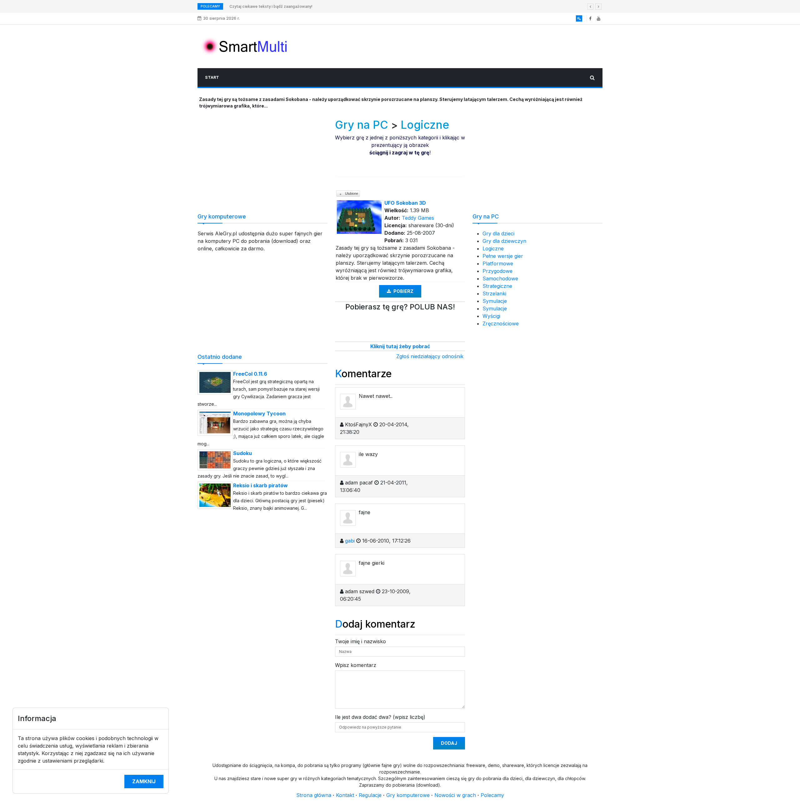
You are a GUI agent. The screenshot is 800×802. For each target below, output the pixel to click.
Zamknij (144, 781)
